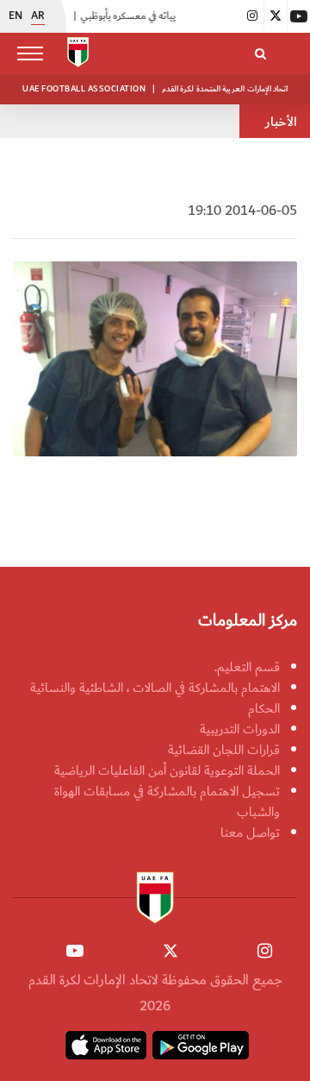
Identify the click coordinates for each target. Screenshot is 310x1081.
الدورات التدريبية (240, 729)
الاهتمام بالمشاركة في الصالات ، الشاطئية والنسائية (155, 687)
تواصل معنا (250, 832)
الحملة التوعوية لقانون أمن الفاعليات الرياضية (167, 770)
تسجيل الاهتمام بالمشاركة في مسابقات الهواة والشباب (167, 801)
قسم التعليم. (247, 667)
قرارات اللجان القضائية (224, 749)
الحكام (264, 708)
